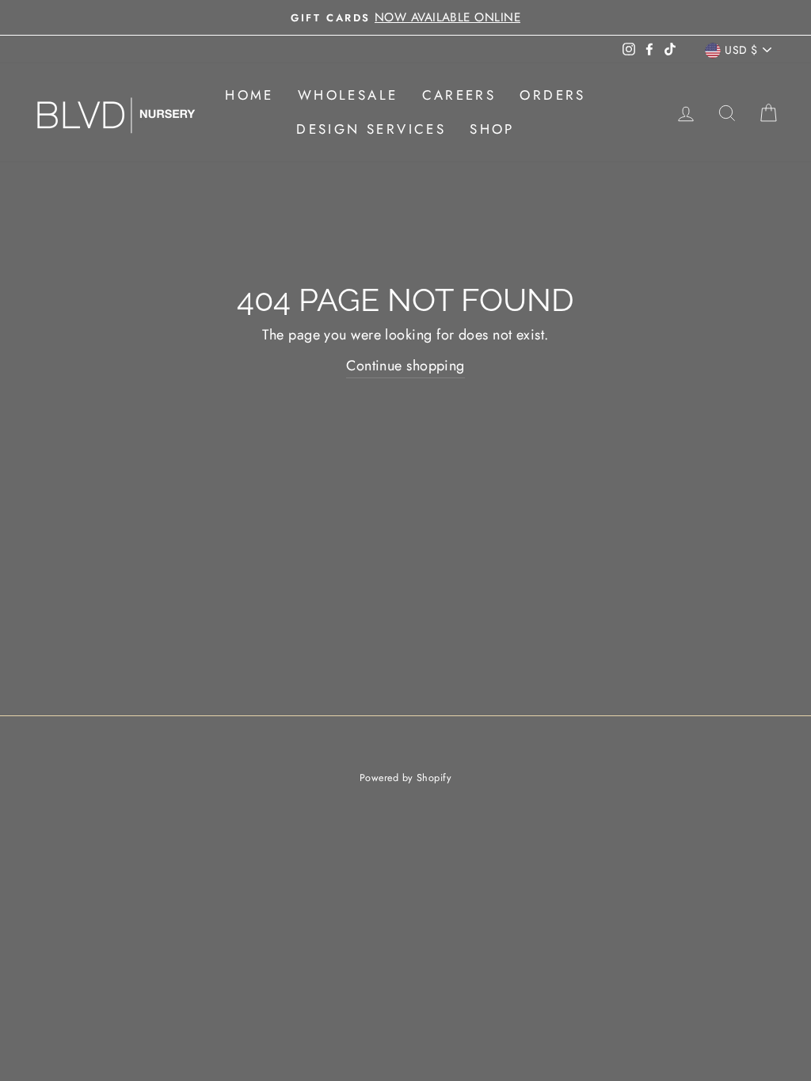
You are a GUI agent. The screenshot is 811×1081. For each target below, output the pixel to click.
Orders (552, 94)
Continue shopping (405, 365)
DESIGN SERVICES (371, 128)
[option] (405, 17)
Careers (459, 94)
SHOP (492, 128)
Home (249, 94)
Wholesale (348, 94)
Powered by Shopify (405, 778)
